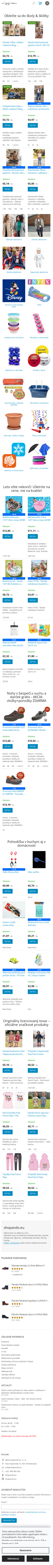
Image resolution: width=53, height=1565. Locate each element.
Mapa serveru (7, 1368)
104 (14, 1213)
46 (4, 766)
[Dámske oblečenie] (14, 225)
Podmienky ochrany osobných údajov (17, 1361)
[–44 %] (14, 630)
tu (33, 1537)
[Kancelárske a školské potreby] (14, 388)
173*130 (6, 556)
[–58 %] (39, 93)
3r (16, 1087)
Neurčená (7, 947)
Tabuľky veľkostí (8, 1374)
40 (13, 766)
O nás (3, 1351)
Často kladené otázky (10, 1345)
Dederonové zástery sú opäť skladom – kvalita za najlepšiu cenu (26, 1406)
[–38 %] (14, 568)
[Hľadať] (33, 3)
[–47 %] (39, 504)
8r (3, 1087)
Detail (8, 61)
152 (29, 81)
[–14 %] (39, 960)
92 (8, 81)
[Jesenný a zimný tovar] (14, 455)
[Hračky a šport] (39, 356)
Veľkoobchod (6, 1371)
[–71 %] (14, 859)
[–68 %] (14, 960)
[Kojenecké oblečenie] (39, 258)
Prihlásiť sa (9, 1520)
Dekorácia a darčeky (14, 370)
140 (35, 81)
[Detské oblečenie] (14, 258)
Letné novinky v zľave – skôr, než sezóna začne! (21, 1399)
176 (4, 209)
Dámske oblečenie (14, 239)
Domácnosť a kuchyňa (14, 338)
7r (29, 209)
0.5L (29, 1009)
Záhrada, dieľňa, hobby (14, 436)
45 (8, 766)
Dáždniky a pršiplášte (39, 468)
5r (33, 145)
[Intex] (39, 290)
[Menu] (47, 3)
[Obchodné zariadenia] (39, 388)
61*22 (30, 617)
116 (8, 1149)
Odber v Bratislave (12, 1243)
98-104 (31, 1213)
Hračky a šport (39, 370)
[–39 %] (39, 630)
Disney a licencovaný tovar (14, 306)
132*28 (6, 617)
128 (40, 81)
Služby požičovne (8, 1364)
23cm (30, 681)
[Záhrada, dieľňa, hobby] (14, 421)
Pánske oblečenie (39, 239)
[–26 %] (39, 714)
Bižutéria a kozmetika (39, 338)
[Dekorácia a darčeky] (14, 356)
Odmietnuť (13, 1558)
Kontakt (4, 1348)
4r (37, 145)
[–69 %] (14, 157)
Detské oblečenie (14, 272)
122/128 (31, 1087)
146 (21, 209)
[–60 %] (39, 157)
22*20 (5, 681)
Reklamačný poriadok (10, 1358)
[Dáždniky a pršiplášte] (39, 454)
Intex (39, 305)
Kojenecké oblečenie (39, 272)
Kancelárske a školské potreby (14, 404)
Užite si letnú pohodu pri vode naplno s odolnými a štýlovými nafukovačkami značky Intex (23, 1391)
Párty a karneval (39, 436)
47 (29, 766)
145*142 (31, 556)
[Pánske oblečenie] (39, 225)
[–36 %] (39, 909)
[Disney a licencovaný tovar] (14, 290)
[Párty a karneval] (39, 421)
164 (9, 209)
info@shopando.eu (13, 1467)
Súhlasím (38, 1558)
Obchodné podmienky (10, 1355)
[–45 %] (14, 504)
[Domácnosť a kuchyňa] (14, 323)
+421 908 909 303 (12, 1471)
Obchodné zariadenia (39, 403)
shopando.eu (10, 1479)
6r (29, 145)
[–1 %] (14, 714)
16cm (5, 897)
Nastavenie (25, 1550)
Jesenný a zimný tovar (14, 470)
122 (35, 1149)
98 (4, 81)
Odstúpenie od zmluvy (11, 1378)
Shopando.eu (11, 1475)
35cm (30, 897)
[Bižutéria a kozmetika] (39, 323)
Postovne (5, 1341)
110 (14, 1149)
